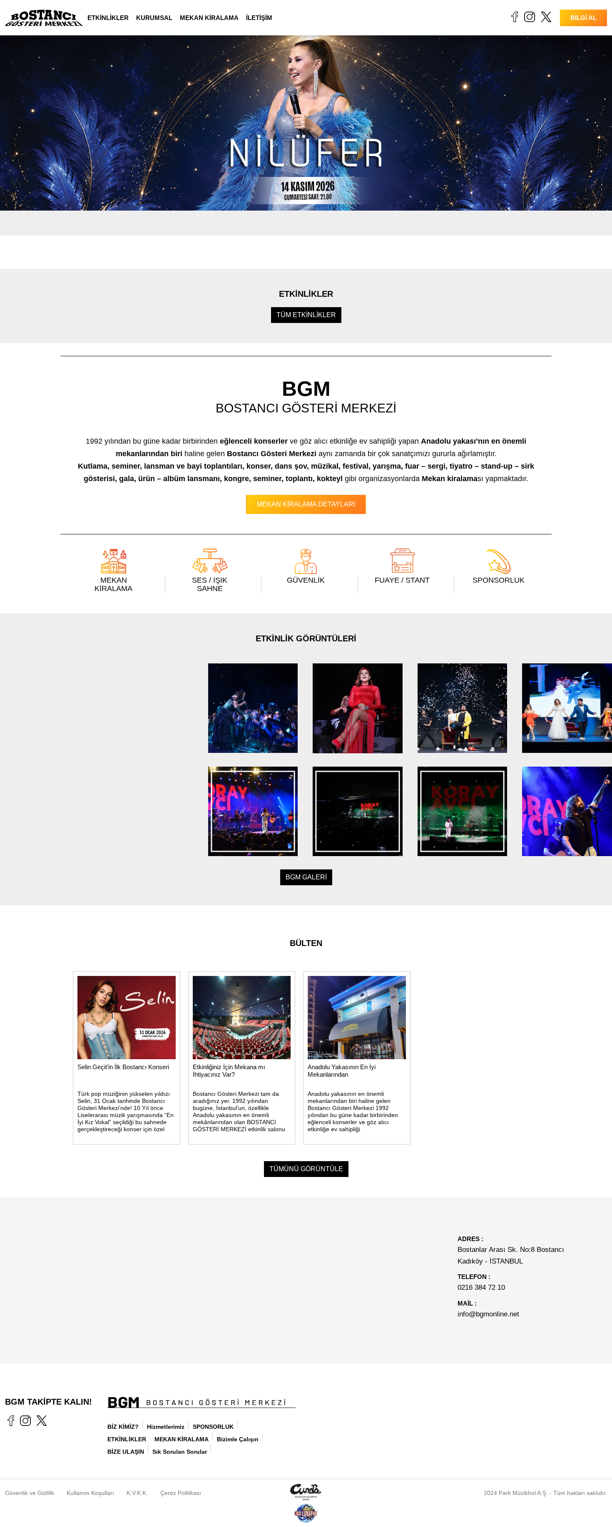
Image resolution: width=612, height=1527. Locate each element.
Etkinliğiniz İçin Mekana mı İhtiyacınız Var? (229, 1070)
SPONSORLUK (499, 580)
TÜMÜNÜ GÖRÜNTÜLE (306, 1168)
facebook (514, 16)
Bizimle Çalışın (238, 1439)
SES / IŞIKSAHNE (209, 584)
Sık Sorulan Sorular (179, 1451)
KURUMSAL (154, 17)
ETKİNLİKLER (108, 17)
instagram (529, 16)
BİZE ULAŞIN (125, 1451)
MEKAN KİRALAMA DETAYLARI (306, 504)
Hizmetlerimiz (165, 1426)
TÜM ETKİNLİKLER (306, 314)
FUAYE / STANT (402, 580)
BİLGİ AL (583, 17)
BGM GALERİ (306, 877)
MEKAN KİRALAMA (209, 17)
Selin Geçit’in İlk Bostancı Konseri (123, 1066)
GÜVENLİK (306, 580)
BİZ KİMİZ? (123, 1426)
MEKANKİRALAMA (113, 584)
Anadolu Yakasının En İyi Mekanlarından (342, 1070)
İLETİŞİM (259, 17)
